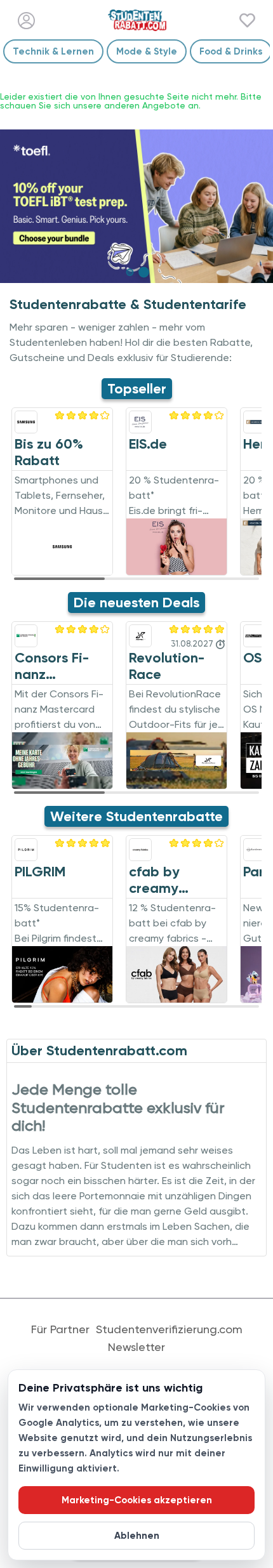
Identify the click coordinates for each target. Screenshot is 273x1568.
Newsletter (136, 1347)
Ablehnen (136, 1535)
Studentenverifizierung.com (169, 1329)
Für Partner (60, 1329)
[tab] (129, 272)
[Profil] (26, 20)
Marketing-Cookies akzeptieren (137, 1500)
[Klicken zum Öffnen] (136, 206)
